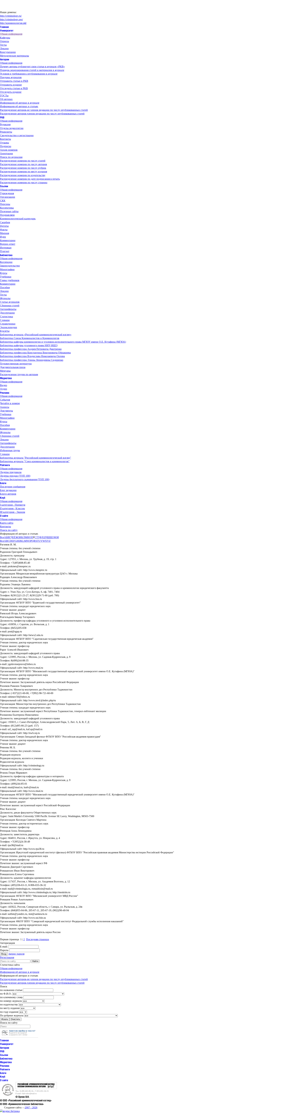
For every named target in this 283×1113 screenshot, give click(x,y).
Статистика (6, 316)
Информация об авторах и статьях (19, 106)
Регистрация (7, 957)
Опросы (4, 41)
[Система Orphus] (19, 1036)
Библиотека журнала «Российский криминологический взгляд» (35, 334)
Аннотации (6, 153)
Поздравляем (7, 215)
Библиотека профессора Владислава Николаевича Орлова (32, 356)
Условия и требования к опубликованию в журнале (28, 73)
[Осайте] (4, 515)
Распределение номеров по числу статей (22, 160)
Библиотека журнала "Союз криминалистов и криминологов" (35, 461)
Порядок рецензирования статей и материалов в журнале (32, 70)
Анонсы (4, 407)
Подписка (5, 146)
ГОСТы (4, 95)
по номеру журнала (11, 1000)
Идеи (3, 236)
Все (2, 537)
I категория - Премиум (12, 504)
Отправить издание (11, 84)
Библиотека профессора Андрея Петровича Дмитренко (31, 349)
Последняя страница (37, 939)
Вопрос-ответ (7, 244)
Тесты (3, 44)
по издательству (9, 1004)
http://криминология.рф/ (13, 23)
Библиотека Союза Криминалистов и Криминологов (29, 338)
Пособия (5, 287)
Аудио (3, 388)
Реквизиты (6, 131)
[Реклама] (4, 392)
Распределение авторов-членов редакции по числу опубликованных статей (42, 113)
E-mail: (4, 946)
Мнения (4, 233)
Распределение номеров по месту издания (23, 171)
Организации (7, 197)
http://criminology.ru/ (11, 15)
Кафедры (5, 37)
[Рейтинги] (5, 465)
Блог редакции (8, 490)
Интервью (5, 247)
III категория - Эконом (12, 512)
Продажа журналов (11, 77)
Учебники (5, 276)
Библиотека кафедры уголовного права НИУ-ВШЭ (28, 345)
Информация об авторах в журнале (19, 102)
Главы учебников (9, 280)
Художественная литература (16, 363)
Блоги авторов (8, 493)
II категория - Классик (12, 508)
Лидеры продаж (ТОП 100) (15, 475)
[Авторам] (4, 59)
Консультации (8, 52)
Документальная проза (12, 367)
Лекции (4, 48)
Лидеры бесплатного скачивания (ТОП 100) (24, 479)
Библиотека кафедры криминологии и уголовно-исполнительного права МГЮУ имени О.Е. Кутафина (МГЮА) (63, 341)
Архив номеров (9, 149)
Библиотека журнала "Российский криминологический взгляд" (35, 457)
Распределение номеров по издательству (22, 175)
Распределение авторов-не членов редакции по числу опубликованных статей (44, 110)
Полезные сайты (9, 211)
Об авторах (6, 99)
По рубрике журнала (11, 1015)
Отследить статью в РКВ (14, 88)
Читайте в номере (10, 403)
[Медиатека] (6, 378)
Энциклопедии (8, 327)
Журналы (5, 298)
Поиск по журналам (11, 157)
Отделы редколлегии (11, 128)
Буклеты (4, 331)
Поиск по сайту (9, 530)
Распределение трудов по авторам (19, 374)
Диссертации (7, 312)
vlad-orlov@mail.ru (29, 1093)
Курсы (3, 273)
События (5, 399)
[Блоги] (3, 483)
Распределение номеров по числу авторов (23, 164)
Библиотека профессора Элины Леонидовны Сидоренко (31, 360)
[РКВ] (2, 117)
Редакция (5, 124)
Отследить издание (10, 92)
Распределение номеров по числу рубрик (23, 167)
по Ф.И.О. (5, 993)
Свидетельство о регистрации (17, 135)
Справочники (7, 323)
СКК (2, 200)
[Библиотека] (6, 254)
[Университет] (6, 30)
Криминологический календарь (18, 218)
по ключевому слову (11, 997)
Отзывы (4, 142)
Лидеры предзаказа (10, 472)
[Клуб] (2, 497)
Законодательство (10, 265)
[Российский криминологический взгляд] (36, 1088)
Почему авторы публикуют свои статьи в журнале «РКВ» (32, 66)
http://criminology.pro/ (11, 19)
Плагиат (4, 251)
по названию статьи (11, 990)
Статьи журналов (9, 302)
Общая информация (11, 33)
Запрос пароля (16, 953)
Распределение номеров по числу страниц (23, 182)
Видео (3, 385)
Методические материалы (14, 55)
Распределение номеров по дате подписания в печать (30, 178)
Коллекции (6, 262)
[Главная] (4, 26)
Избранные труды (10, 450)
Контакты (5, 139)
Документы (6, 410)
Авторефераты (8, 309)
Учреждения (7, 193)
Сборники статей (9, 305)
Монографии (7, 269)
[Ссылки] (4, 186)
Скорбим (5, 222)
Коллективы (7, 207)
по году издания (9, 1011)
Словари (5, 320)
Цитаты (4, 226)
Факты (4, 229)
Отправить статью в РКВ (14, 81)
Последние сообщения (12, 486)
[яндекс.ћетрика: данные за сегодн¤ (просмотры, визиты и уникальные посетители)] (10, 1111)
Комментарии (7, 240)
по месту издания (9, 1008)
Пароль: (4, 950)
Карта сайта (6, 522)
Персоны (5, 204)
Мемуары (5, 370)
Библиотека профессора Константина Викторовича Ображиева (35, 352)
